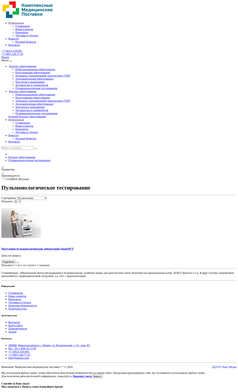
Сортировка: (8, 198)
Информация (16, 22)
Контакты (14, 44)
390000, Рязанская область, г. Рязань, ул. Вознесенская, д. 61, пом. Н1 (49, 345)
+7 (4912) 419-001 (11, 50)
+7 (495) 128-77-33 (12, 54)
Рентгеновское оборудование (32, 72)
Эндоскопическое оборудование (34, 78)
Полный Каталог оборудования (27, 116)
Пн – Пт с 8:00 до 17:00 (22, 348)
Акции (12, 331)
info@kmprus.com (18, 357)
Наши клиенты (24, 29)
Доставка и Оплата (26, 35)
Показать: (7, 201)
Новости (13, 38)
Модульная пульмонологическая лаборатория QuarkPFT (37, 248)
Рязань (5, 57)
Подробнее (8, 262)
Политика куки (17, 308)
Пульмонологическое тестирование (36, 88)
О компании (22, 26)
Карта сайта (15, 325)
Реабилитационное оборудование (35, 69)
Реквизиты (21, 32)
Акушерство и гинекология (31, 85)
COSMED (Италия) (17, 179)
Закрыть (97, 376)
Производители (17, 328)
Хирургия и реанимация (29, 81)
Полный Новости (25, 41)
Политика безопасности (22, 305)
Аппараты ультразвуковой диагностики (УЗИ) (42, 75)
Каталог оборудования (22, 66)
